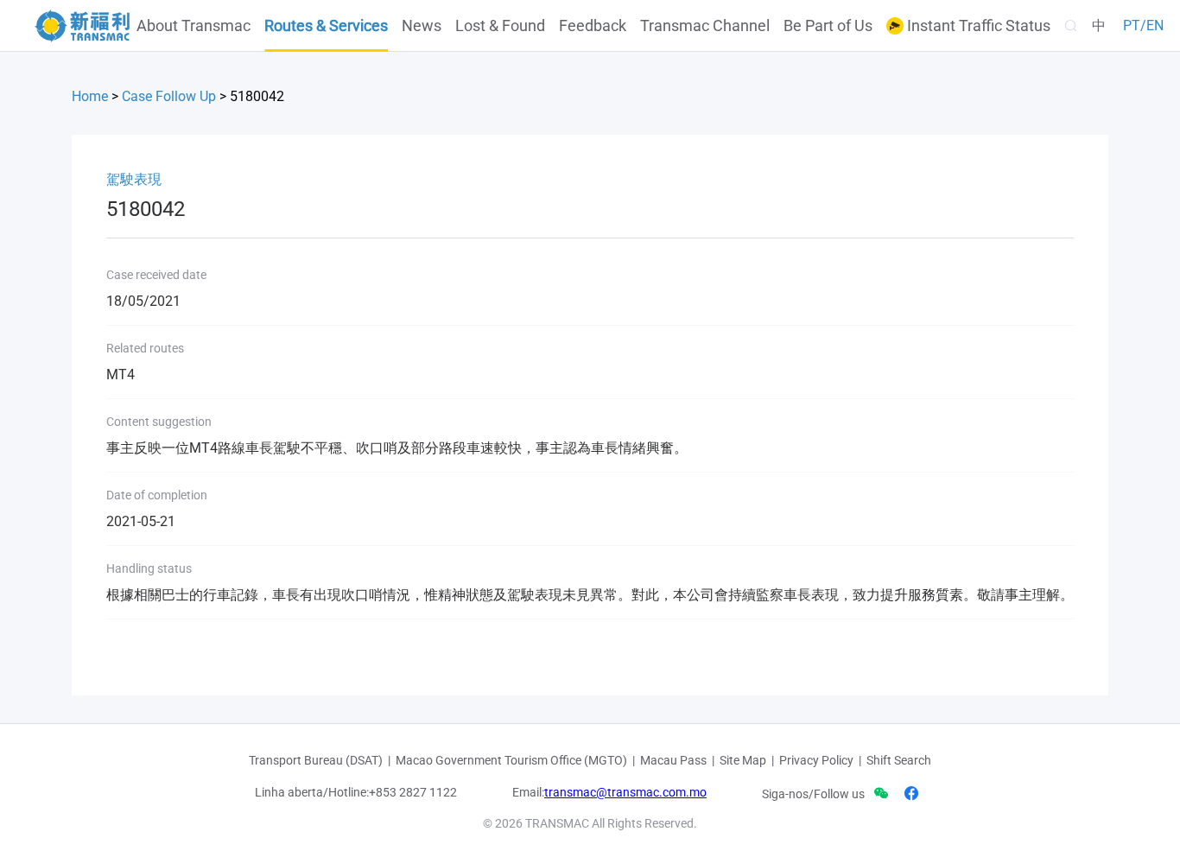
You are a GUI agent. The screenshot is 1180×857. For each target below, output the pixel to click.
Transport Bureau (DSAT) (316, 760)
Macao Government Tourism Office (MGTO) (511, 760)
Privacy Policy (816, 760)
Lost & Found (500, 26)
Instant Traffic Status (977, 26)
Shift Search (898, 760)
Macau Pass (673, 760)
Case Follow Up (169, 96)
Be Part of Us (827, 26)
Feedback (592, 26)
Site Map (743, 760)
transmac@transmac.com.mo (625, 792)
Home (90, 96)
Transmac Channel (705, 26)
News (421, 26)
